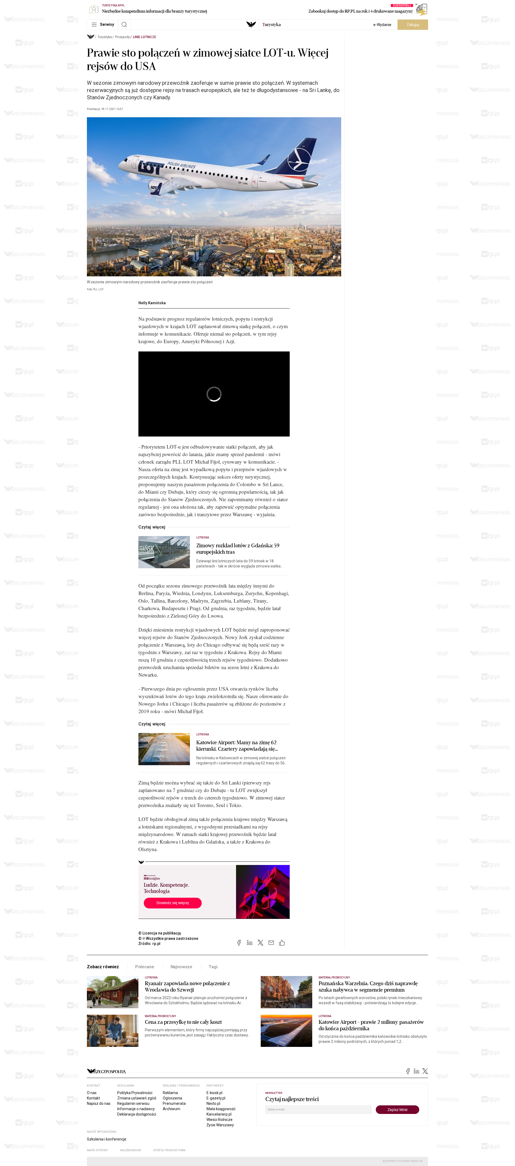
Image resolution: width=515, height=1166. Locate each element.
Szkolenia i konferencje (106, 1139)
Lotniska (202, 537)
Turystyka (105, 37)
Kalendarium (130, 1150)
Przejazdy (122, 37)
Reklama (170, 1093)
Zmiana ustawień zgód (136, 1098)
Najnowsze (182, 966)
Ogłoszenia (172, 1098)
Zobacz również (103, 966)
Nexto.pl (213, 1103)
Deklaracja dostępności (136, 1114)
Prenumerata (174, 1103)
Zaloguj (413, 25)
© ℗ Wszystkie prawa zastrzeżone (168, 938)
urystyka (271, 24)
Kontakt (93, 1098)
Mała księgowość (221, 1109)
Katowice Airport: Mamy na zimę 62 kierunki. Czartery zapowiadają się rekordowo (236, 745)
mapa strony (97, 1150)
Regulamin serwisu (133, 1103)
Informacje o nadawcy (136, 1109)
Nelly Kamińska (152, 303)
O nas (92, 1093)
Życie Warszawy (220, 1125)
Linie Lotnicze (144, 37)
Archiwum (171, 1109)
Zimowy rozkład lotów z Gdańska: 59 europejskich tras (237, 548)
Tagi (213, 966)
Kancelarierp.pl (219, 1114)
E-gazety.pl (216, 1098)
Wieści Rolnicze (220, 1119)
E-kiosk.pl (214, 1093)
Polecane (144, 966)
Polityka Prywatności (134, 1093)
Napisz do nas (99, 1103)
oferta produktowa (169, 1150)
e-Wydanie (382, 25)
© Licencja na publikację (159, 933)
